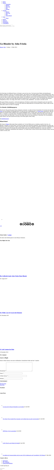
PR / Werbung (6, 462)
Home (4, 1)
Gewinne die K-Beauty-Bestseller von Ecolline (13, 406)
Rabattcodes (5, 22)
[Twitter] (25, 224)
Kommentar (3, 370)
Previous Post (3, 383)
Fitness (4, 19)
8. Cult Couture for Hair (7, 349)
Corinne (10, 235)
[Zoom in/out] (3, 468)
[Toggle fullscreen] (2, 468)
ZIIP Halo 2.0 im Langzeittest (9, 431)
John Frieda (40, 111)
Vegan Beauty (9, 15)
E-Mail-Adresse (4, 376)
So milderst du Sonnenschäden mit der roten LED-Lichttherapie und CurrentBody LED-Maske (24, 455)
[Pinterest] (28, 224)
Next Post (2, 385)
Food (4, 17)
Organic (4, 10)
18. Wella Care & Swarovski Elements (11, 312)
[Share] (1, 468)
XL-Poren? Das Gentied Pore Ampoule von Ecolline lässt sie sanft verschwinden (21, 419)
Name (2, 373)
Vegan (7, 18)
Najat (1, 111)
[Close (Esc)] (0, 468)
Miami (7, 124)
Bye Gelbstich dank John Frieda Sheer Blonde (13, 276)
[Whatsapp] (21, 224)
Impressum (5, 460)
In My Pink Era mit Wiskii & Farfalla (11, 443)
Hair (7, 8)
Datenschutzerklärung (8, 463)
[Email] (30, 224)
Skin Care (8, 6)
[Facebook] (23, 224)
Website (2, 378)
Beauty (4, 3)
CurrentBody (6, 23)
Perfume (7, 9)
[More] (32, 224)
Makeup (7, 5)
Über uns (5, 20)
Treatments (8, 4)
